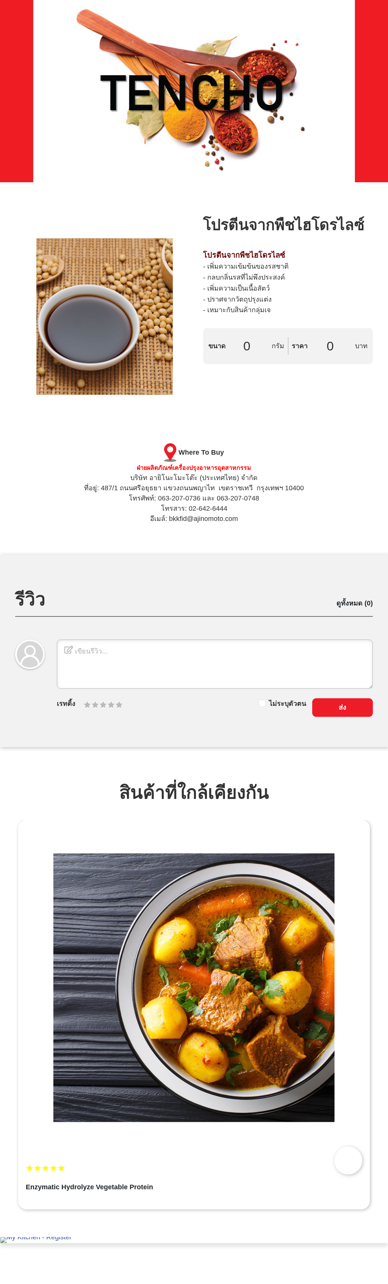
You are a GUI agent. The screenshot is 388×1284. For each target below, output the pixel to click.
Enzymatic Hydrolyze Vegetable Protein (89, 1187)
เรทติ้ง (66, 703)
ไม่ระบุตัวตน (287, 703)
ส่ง (342, 707)
